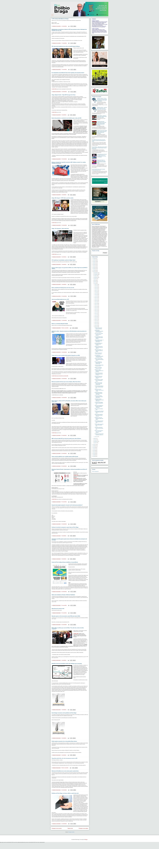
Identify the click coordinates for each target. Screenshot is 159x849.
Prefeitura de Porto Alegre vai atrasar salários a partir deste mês (65, 793)
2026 (94, 258)
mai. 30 (96, 285)
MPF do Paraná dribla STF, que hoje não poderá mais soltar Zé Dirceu (66, 438)
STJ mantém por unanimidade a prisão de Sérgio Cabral (63, 260)
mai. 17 (96, 304)
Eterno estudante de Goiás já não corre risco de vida (63, 287)
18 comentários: (64, 352)
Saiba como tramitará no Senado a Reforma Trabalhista (63, 594)
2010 (94, 453)
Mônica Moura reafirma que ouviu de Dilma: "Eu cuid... (99, 415)
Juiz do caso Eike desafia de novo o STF (60, 299)
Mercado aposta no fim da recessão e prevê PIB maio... (99, 412)
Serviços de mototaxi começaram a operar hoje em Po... (99, 396)
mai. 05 (96, 322)
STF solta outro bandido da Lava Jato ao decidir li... (99, 334)
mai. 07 (96, 319)
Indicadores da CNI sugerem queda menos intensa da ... (99, 400)
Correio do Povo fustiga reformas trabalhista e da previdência (65, 562)
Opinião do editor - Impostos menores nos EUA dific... (99, 370)
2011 (94, 451)
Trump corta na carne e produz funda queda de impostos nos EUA (66, 355)
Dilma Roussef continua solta (58, 608)
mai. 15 (96, 307)
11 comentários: (64, 435)
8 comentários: (64, 114)
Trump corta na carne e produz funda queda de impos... (99, 374)
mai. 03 (96, 325)
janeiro (95, 442)
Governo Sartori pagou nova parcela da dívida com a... (99, 359)
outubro (95, 275)
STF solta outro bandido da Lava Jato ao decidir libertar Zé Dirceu (66, 46)
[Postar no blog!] (72, 26)
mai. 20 (96, 300)
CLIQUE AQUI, (75, 633)
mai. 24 (96, 294)
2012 (94, 450)
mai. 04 (96, 323)
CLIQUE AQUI (54, 112)
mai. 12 (96, 312)
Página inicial (70, 828)
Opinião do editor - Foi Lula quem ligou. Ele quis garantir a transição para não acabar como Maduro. (102, 99)
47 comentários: (64, 43)
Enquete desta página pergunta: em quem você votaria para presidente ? (67, 505)
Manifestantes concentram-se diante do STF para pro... (99, 331)
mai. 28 (96, 288)
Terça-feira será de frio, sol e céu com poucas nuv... (99, 428)
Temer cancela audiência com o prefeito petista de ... (99, 387)
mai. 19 (96, 301)
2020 (94, 267)
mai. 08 (96, 317)
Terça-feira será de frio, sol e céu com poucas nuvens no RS (64, 758)
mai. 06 (96, 320)
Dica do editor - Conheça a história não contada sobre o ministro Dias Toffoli (102, 116)
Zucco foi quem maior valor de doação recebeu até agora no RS (98, 170)
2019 (94, 268)
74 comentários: (64, 69)
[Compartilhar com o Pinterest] (75, 26)
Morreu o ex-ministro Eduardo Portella (60, 323)
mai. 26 (96, 291)
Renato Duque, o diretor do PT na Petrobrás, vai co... (99, 380)
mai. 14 (96, 309)
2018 (94, 270)
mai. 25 (96, 293)
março (95, 439)
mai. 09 (96, 316)
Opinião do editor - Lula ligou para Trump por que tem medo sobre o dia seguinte (102, 108)
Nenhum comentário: (65, 767)
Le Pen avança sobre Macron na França (60, 18)
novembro (96, 274)
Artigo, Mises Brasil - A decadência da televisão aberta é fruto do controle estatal (101, 161)
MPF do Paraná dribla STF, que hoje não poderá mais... (98, 383)
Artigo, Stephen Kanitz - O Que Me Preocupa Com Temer (63, 94)
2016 (94, 444)
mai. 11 (96, 313)
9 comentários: (64, 535)
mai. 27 (96, 290)
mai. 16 (96, 306)
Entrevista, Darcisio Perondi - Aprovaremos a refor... (99, 390)
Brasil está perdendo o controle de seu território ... (98, 344)
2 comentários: (64, 660)
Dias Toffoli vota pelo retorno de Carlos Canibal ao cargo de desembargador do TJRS (99, 140)
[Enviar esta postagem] (69, 26)
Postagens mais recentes (57, 828)
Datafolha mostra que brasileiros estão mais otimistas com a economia (67, 663)
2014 (94, 447)
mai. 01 (96, 436)
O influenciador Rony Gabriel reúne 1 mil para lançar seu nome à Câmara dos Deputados (102, 132)
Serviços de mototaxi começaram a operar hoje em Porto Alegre (65, 527)
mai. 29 (96, 287)
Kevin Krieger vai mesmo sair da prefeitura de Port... (99, 421)
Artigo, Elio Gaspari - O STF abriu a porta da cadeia (62, 197)
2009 (94, 454)
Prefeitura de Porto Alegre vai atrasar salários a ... (99, 434)
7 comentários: (64, 709)
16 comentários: (64, 225)
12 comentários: (64, 26)
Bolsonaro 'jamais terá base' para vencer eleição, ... (98, 377)
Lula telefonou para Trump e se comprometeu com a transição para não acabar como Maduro (102, 155)
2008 (94, 456)
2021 (94, 265)
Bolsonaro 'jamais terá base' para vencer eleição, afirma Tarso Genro (66, 381)
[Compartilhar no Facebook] (74, 26)
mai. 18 (96, 303)
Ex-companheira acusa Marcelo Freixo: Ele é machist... (99, 337)
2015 (94, 446)
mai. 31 (96, 284)
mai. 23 (96, 296)
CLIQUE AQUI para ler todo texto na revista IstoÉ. (60, 375)
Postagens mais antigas (83, 828)
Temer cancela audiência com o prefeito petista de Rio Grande (65, 456)
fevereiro (95, 441)
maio (95, 283)
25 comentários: (64, 296)
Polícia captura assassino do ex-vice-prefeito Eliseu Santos (64, 741)
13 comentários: (64, 91)
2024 (94, 261)
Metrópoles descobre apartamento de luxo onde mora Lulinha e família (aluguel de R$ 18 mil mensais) (101, 123)
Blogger (86, 839)
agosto (95, 278)
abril (95, 438)
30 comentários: (64, 466)
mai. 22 (96, 297)
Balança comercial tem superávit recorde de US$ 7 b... (99, 347)
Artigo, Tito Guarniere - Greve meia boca (60, 228)
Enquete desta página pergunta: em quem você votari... (98, 393)
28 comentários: (64, 591)
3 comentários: (64, 194)
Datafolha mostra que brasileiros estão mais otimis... (99, 418)
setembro (95, 277)
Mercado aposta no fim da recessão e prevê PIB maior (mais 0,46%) (66, 616)
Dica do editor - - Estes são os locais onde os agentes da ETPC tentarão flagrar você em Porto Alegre (99, 148)
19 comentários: (64, 378)
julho (95, 280)
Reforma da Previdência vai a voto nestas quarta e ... (99, 431)
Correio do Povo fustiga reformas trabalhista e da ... (99, 403)
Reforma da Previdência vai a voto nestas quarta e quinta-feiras (65, 770)
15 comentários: (64, 501)
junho (95, 281)
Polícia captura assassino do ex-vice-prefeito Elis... (99, 425)
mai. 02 (96, 326)
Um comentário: (64, 605)
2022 (94, 264)
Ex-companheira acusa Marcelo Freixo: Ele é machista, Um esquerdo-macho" (68, 72)
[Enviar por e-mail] (70, 26)
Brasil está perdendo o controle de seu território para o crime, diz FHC (66, 118)
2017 (94, 271)
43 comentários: (64, 397)
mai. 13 (96, 310)
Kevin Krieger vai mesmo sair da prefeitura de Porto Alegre (64, 712)
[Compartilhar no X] (73, 26)
